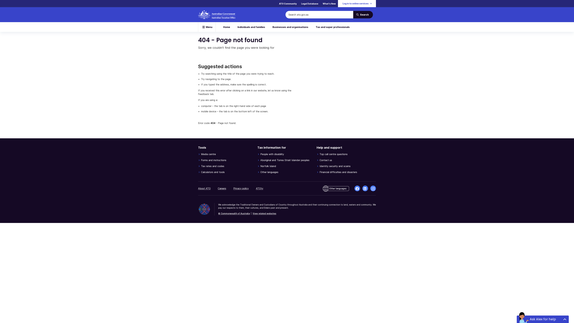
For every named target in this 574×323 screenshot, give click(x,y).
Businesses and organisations (290, 27)
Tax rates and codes (212, 166)
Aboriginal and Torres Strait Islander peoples (284, 160)
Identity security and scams (335, 166)
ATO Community (288, 3)
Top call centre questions (334, 154)
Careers (222, 188)
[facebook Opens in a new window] (357, 188)
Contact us (326, 160)
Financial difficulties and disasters (338, 172)
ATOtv (259, 188)
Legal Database (309, 3)
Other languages (269, 172)
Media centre (208, 154)
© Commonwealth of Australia (234, 213)
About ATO (204, 188)
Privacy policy (241, 188)
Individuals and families (251, 27)
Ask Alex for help (543, 319)
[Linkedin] (365, 188)
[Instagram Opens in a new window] (373, 188)
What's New (329, 3)
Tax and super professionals (333, 27)
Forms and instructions (213, 160)
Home (226, 27)
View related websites (264, 213)
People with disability (272, 154)
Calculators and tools (213, 172)
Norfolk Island (268, 166)
